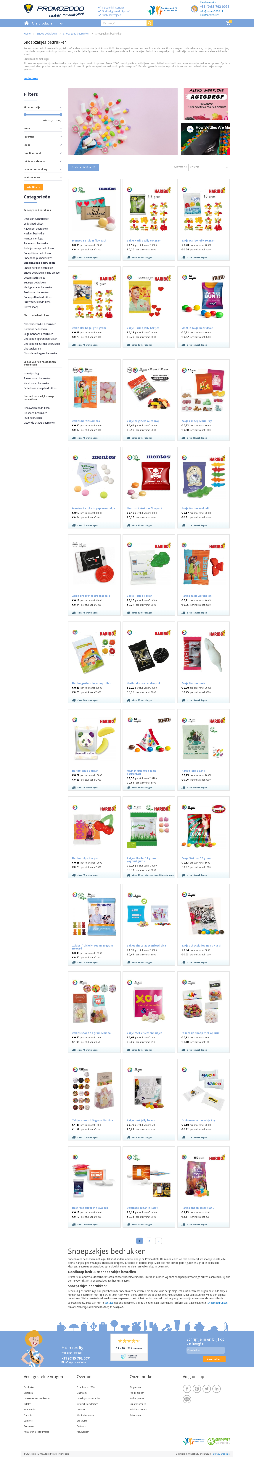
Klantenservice (208, 2)
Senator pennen (138, 1404)
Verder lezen (31, 78)
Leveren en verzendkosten (37, 1398)
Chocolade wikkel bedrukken (40, 324)
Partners (81, 1426)
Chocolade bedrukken (37, 315)
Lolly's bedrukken (34, 223)
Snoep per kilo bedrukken (38, 267)
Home (27, 33)
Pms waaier (30, 1409)
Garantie (28, 1415)
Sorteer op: (180, 167)
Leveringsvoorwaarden (88, 1398)
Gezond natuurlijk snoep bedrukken (39, 398)
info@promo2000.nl (211, 11)
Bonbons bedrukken (35, 329)
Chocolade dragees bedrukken (41, 353)
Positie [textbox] (194, 167)
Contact (81, 1409)
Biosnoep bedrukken (35, 413)
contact (109, 1302)
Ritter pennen (136, 1415)
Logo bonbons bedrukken (38, 333)
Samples (28, 1420)
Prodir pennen (137, 1393)
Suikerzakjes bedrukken (37, 302)
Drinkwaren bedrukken (37, 408)
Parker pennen (137, 1398)
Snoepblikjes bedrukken (37, 253)
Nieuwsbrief (83, 1432)
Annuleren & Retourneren (36, 1432)
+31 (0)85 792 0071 (214, 7)
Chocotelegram (32, 348)
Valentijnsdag (31, 373)
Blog (187, 1399)
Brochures (82, 1420)
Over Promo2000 (86, 1387)
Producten (29, 1387)
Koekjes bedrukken (34, 233)
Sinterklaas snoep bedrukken (40, 388)
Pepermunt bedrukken (36, 243)
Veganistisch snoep (34, 277)
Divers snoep (31, 307)
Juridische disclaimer (87, 1404)
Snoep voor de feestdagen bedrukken (40, 363)
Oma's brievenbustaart (36, 218)
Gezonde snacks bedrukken (39, 422)
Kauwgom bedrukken (36, 228)
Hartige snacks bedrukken (38, 287)
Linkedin (216, 1389)
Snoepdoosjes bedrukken (38, 258)
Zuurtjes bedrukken (35, 282)
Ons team (82, 1393)
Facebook (187, 1389)
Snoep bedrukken (47, 33)
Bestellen (28, 1393)
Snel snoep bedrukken (36, 292)
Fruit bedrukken (33, 417)
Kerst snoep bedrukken (37, 383)
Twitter (206, 1389)
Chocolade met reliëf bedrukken (42, 343)
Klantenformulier (209, 15)
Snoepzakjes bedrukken (39, 262)
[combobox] (209, 167)
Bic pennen (135, 1387)
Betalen (27, 1404)
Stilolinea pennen (138, 1409)
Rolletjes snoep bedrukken (39, 248)
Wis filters (33, 187)
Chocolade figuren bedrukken (40, 338)
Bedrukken (29, 1426)
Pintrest (197, 1389)
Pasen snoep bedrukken (37, 378)
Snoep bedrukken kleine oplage (42, 272)
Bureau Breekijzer (221, 1454)
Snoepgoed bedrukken (76, 33)
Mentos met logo (33, 238)
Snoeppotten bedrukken (38, 297)
